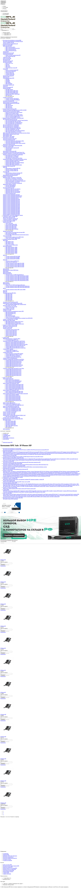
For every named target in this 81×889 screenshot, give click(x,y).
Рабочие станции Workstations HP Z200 (11, 199)
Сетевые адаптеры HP (8, 97)
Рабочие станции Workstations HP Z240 (11, 203)
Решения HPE (6, 854)
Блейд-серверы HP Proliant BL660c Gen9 (14, 392)
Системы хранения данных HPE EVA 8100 (15, 266)
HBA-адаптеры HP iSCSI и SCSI (13, 48)
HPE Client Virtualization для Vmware (13, 131)
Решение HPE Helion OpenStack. (12, 163)
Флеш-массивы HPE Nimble (9, 320)
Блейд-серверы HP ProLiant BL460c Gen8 (14, 385)
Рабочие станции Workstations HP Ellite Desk (12, 195)
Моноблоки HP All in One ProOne (13, 192)
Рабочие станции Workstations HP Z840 (11, 214)
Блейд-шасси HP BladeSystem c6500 (13, 409)
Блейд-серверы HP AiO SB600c (12, 394)
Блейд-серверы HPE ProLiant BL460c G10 (15, 405)
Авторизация (6, 13)
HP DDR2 (8, 80)
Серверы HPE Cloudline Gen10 (12, 351)
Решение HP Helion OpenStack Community (15, 160)
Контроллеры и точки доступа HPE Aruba (15, 236)
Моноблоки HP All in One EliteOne (13, 188)
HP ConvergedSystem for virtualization (11, 126)
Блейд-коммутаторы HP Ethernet (12, 379)
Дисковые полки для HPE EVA (12, 260)
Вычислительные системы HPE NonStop (14, 353)
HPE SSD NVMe (9, 105)
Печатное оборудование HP (9, 166)
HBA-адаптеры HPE (7, 46)
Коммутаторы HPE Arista (11, 226)
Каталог (2, 862)
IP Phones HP (6, 51)
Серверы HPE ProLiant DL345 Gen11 (13, 371)
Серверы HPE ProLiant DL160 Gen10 (13, 361)
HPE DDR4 (8, 82)
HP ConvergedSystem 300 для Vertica (13, 121)
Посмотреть (3, 565)
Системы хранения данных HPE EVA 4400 (15, 264)
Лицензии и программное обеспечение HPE (12, 145)
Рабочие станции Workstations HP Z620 (11, 209)
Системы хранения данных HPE (10, 239)
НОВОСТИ (5, 436)
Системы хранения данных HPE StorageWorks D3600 (17, 279)
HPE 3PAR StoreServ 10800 (11, 248)
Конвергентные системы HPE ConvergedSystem (13, 118)
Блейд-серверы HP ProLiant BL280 (13, 399)
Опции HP (5, 86)
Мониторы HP (6, 76)
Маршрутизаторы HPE (8, 231)
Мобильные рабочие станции (9, 184)
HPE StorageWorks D (7, 273)
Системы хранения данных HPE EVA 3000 (15, 263)
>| (3, 814)
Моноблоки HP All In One (8, 187)
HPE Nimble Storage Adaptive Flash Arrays (14, 321)
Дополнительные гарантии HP (12, 147)
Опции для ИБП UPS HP (8, 42)
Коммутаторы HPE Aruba (11, 227)
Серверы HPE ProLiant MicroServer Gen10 (15, 346)
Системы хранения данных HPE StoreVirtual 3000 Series (18, 286)
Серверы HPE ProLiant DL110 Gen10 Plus (14, 360)
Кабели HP (5, 68)
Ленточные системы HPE (8, 137)
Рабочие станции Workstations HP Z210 (11, 200)
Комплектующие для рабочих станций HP (12, 177)
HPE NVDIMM (9, 83)
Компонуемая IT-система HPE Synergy (11, 111)
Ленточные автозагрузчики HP (9, 138)
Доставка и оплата (7, 859)
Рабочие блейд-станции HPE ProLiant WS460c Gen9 (14, 415)
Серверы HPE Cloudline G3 (11, 350)
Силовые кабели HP (10, 74)
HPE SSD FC (8, 104)
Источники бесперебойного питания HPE (12, 40)
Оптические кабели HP (11, 71)
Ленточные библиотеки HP (9, 139)
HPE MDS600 (6, 268)
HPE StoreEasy (6, 282)
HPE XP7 (5, 290)
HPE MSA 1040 (9, 294)
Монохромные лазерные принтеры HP (14, 172)
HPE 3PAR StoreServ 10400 (11, 247)
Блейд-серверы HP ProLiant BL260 (13, 398)
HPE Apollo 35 (9, 426)
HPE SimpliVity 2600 (7, 135)
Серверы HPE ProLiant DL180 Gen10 (13, 362)
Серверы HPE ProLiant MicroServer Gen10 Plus (16, 347)
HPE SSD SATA (9, 107)
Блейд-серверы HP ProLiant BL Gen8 (11, 383)
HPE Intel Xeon (9, 95)
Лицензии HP (9, 148)
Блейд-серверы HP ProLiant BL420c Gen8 (14, 384)
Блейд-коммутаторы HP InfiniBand (13, 382)
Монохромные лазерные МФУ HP (13, 168)
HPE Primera (5, 271)
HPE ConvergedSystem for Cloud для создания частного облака (16, 132)
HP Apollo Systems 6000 (11, 423)
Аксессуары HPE (9, 223)
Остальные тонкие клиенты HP (12, 329)
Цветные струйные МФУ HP (12, 170)
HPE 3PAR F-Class (10, 241)
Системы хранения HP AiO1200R (13, 256)
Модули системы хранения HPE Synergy (14, 115)
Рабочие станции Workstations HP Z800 (11, 211)
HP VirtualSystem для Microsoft (12, 155)
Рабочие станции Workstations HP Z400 (11, 204)
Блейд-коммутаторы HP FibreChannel (13, 381)
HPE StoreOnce (9, 314)
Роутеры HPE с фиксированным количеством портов (17, 234)
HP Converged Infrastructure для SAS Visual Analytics (17, 120)
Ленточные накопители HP (9, 144)
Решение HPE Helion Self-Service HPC (14, 164)
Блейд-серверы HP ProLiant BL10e (13, 395)
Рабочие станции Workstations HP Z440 (11, 207)
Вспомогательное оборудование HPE (11, 865)
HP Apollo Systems (7, 419)
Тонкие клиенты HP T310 (11, 330)
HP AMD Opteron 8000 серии (12, 92)
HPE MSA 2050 (9, 299)
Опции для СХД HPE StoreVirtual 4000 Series (15, 284)
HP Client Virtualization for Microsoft (13, 128)
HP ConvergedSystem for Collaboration (11, 124)
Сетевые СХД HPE (7, 310)
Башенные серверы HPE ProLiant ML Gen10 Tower (14, 341)
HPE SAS (8, 65)
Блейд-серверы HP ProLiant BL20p (13, 397)
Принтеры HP (6, 171)
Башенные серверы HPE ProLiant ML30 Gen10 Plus (17, 344)
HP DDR (7, 79)
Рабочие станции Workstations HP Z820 (11, 212)
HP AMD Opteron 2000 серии (12, 90)
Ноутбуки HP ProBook (10, 186)
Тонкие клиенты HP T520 (11, 334)
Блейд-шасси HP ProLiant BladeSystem (11, 407)
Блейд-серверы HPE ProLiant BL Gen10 (11, 403)
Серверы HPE (6, 337)
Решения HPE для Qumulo (8, 309)
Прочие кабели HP (10, 72)
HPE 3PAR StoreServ (7, 246)
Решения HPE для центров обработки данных (13, 215)
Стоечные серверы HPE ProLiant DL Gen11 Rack (13, 368)
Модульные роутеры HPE (11, 233)
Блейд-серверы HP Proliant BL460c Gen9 (14, 391)
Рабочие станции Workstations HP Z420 (11, 206)
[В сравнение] (8, 653)
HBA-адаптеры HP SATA (11, 50)
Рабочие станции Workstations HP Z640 (11, 210)
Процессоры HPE (7, 88)
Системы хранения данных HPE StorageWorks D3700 (17, 280)
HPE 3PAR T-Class (10, 242)
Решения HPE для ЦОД (8, 871)
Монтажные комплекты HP (9, 217)
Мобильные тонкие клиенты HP (10, 326)
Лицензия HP (8, 150)
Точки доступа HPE (7, 235)
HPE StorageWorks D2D (11, 312)
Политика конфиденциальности (10, 858)
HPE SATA (8, 66)
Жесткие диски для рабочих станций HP (14, 179)
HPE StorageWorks (7, 272)
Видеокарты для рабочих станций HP (14, 178)
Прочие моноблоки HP (11, 193)
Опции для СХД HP (10, 307)
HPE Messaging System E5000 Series (10, 270)
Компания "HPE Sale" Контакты (10, 855)
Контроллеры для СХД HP (11, 306)
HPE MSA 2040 (9, 297)
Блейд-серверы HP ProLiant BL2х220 (13, 400)
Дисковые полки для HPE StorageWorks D (15, 274)
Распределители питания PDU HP (10, 43)
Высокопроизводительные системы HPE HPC (13, 418)
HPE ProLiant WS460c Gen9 (11, 416)
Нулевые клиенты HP (7, 327)
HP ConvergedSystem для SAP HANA (14, 123)
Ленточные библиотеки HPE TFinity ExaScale (15, 143)
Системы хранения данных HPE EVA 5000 (15, 265)
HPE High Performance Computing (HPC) (11, 338)
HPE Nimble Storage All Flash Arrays (13, 322)
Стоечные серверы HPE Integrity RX (13, 357)
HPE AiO (5, 255)
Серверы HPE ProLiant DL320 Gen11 (13, 369)
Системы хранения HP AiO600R (12, 258)
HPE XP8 (5, 291)
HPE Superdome (6, 429)
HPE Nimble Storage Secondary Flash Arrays (15, 323)
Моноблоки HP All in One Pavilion (13, 191)
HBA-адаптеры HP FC (10, 47)
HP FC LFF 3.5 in (9, 63)
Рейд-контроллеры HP (10, 56)
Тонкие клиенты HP (7, 328)
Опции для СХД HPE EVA (11, 262)
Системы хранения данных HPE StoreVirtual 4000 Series (18, 287)
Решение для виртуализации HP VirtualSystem (13, 154)
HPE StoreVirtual (6, 283)
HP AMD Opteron (9, 89)
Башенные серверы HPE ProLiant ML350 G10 (15, 345)
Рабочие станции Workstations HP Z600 (11, 208)
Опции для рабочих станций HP (13, 182)
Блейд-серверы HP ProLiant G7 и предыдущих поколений (15, 393)
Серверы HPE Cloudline (8, 349)
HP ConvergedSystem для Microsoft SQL (14, 122)
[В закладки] (7, 653)
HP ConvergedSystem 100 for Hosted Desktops (15, 130)
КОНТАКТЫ (6, 439)
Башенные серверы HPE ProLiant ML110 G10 (15, 342)
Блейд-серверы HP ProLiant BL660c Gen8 (14, 387)
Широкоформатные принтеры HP (10, 175)
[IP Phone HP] (7, 558)
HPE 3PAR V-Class (10, 243)
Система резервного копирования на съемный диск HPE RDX (19, 318)
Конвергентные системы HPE (9, 869)
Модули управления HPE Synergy (13, 116)
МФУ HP (5, 167)
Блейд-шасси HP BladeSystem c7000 (13, 410)
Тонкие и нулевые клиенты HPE (10, 325)
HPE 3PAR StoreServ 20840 (11, 252)
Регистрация (5, 14)
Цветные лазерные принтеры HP (13, 174)
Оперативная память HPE (8, 78)
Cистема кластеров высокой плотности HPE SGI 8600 (14, 110)
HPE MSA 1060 (9, 296)
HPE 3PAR (5, 240)
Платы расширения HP (8, 87)
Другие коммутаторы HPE (11, 224)
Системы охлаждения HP (8, 100)
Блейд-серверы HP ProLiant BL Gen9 (11, 390)
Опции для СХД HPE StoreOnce (12, 317)
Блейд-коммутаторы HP (8, 378)
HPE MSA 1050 (9, 295)
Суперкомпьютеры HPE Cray (12, 339)
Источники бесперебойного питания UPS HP (13, 41)
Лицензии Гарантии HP (8, 146)
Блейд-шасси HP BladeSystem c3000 (13, 408)
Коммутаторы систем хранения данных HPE (12, 303)
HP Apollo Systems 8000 (11, 424)
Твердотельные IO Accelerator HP (10, 102)
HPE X (4, 288)
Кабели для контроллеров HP (12, 70)
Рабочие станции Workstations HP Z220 (11, 201)
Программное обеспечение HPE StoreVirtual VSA (13, 152)
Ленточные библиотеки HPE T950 (13, 142)
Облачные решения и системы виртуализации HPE (14, 153)
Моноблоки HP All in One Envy (12, 190)
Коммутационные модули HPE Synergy (14, 114)
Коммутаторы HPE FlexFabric (12, 228)
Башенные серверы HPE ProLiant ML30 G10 (15, 343)
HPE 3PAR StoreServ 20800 (11, 251)
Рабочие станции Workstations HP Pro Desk (12, 196)
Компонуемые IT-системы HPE (10, 108)
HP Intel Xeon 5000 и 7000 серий (12, 94)
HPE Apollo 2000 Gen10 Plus (12, 425)
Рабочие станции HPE (8, 176)
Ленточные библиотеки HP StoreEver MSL (15, 140)
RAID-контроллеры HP (8, 54)
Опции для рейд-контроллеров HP (13, 55)
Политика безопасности (8, 856)
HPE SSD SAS (9, 106)
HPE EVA (5, 259)
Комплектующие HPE (8, 44)
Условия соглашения (7, 860)
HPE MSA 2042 (9, 298)
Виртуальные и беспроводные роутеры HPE (15, 232)
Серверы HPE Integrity (8, 352)
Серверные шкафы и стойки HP (10, 219)
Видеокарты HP (6, 59)
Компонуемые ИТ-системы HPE (10, 868)
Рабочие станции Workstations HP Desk (11, 194)
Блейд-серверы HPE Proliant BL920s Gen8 (15, 389)
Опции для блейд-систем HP (9, 413)
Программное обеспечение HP (9, 151)
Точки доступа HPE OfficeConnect (13, 238)
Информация (3, 851)
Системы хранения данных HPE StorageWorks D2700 (17, 278)
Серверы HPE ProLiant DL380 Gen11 (13, 375)
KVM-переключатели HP (8, 52)
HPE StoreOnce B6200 (10, 315)
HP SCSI (7, 64)
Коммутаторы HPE (7, 222)
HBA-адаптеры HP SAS (11, 49)
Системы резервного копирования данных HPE (13, 311)
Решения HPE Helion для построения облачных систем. (15, 159)
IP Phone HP (3, 559)
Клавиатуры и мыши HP (8, 75)
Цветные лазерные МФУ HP (12, 169)
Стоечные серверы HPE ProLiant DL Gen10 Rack (13, 359)
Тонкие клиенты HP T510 (11, 333)
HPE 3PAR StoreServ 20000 (11, 249)
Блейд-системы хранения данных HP (11, 406)
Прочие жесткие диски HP (11, 67)
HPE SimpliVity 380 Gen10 (8, 136)
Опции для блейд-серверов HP (9, 411)
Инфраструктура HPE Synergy (12, 113)
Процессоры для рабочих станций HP (14, 183)
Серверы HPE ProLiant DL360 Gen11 (13, 373)
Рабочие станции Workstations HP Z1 (11, 198)
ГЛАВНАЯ (5, 434)
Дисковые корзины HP (8, 60)
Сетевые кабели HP (10, 73)
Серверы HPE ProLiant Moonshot (10, 358)
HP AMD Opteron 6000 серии (12, 91)
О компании (5, 853)
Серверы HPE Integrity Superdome (13, 355)
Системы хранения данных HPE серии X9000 (15, 289)
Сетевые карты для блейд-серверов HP (11, 417)
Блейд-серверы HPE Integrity (9, 402)
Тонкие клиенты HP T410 (11, 331)
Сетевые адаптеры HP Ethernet (12, 98)
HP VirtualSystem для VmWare (12, 156)
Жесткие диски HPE (7, 62)
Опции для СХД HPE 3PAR (12, 244)
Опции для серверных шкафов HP (10, 218)
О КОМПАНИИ (6, 435)
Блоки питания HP (7, 58)
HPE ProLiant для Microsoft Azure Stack (14, 158)
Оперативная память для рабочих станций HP (15, 180)
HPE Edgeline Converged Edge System (11, 134)
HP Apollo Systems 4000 (11, 422)
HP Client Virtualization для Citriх (12, 129)
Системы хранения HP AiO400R (12, 257)
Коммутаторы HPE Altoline (11, 225)
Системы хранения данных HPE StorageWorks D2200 (17, 275)
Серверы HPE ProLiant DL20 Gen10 (13, 363)
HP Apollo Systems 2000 (11, 421)
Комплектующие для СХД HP (9, 305)
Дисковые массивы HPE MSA (9, 292)
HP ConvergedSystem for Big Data (10, 119)
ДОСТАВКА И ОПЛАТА (8, 437)
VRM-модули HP (6, 57)
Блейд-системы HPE (7, 377)
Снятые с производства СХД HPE (10, 319)
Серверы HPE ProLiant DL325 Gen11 (13, 370)
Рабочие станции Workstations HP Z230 (11, 202)
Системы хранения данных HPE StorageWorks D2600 (17, 276)
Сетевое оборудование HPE (9, 220)
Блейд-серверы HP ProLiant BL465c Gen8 (14, 386)
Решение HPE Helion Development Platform (15, 162)
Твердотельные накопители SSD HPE (11, 103)
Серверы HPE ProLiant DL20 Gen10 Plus (14, 365)
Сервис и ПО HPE (7, 873)
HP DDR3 (8, 81)
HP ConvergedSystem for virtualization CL (11, 127)
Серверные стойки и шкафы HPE (10, 216)
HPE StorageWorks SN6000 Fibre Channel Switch (16, 304)
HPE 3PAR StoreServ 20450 (11, 250)
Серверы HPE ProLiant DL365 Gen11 (13, 374)
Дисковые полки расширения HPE (10, 302)
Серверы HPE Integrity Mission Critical (14, 354)
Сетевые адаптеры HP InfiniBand (13, 99)
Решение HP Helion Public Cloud (12, 161)
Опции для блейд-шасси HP (9, 414)
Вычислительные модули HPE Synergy (14, 112)
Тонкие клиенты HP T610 (11, 335)
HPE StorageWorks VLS (11, 313)
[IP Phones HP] (7, 713)
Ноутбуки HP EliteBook (11, 185)
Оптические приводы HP (8, 84)
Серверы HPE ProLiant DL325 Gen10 (13, 366)
